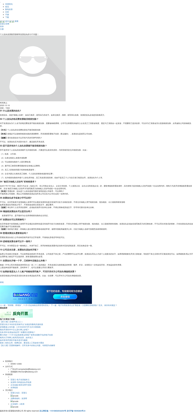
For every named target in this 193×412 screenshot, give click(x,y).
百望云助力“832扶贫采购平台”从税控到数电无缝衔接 (21, 324)
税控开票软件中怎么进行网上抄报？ (14, 329)
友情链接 (14, 387)
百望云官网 (4, 23)
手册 (7, 14)
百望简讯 (9, 4)
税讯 (7, 6)
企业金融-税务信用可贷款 (21, 384)
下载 (7, 17)
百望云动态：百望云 (19, 392)
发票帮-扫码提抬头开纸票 (21, 382)
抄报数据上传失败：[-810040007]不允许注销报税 (20, 327)
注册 (2, 29)
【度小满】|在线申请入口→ (11, 321)
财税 (2, 282)
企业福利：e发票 (17, 404)
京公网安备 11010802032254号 (52, 410)
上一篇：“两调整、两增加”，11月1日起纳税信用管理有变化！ (25, 305)
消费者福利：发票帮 (19, 398)
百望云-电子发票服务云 (20, 379)
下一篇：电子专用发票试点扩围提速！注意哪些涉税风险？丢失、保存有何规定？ (84, 305)
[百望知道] (13, 1)
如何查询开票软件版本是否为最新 (14, 340)
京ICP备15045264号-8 (76, 410)
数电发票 (9, 9)
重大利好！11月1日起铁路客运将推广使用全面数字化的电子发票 (26, 334)
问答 (7, 12)
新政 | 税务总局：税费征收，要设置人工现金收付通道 (22, 342)
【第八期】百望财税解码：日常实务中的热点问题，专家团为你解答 (27, 345)
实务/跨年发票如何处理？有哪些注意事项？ (17, 332)
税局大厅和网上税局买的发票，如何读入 (16, 337)
